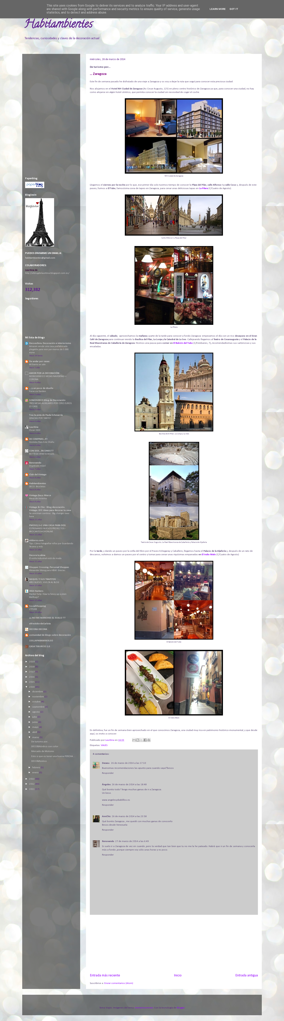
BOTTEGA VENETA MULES (41, 454)
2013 (32, 779)
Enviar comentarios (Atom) (118, 983)
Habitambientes (58, 25)
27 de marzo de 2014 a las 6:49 (132, 841)
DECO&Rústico (39, 761)
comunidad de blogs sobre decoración (50, 635)
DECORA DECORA (38, 629)
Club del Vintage (37, 474)
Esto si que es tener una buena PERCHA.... (53, 756)
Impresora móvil (37, 466)
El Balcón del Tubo (183, 343)
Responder (108, 773)
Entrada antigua (246, 975)
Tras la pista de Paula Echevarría (46, 415)
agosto (36, 712)
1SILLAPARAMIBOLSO (41, 640)
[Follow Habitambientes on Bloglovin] (39, 245)
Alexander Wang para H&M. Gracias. (47, 570)
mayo (35, 727)
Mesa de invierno (38, 498)
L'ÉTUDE (33, 609)
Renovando (108, 841)
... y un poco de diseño (41, 388)
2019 (32, 661)
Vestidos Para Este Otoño (41, 442)
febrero (36, 767)
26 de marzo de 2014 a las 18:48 (129, 784)
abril (34, 732)
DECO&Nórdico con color (44, 746)
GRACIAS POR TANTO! (40, 418)
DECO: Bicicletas (37, 486)
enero (35, 772)
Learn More (218, 9)
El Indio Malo (209, 554)
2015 (32, 682)
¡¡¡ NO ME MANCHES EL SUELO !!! (47, 618)
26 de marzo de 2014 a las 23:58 (129, 816)
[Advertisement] (174, 944)
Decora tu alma (37, 555)
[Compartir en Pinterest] (149, 740)
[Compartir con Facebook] (145, 740)
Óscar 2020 (34, 430)
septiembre (38, 707)
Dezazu (106, 763)
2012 (32, 784)
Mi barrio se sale (37, 364)
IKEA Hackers (36, 591)
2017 (32, 671)
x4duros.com (36, 540)
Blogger (181, 1008)
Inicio (178, 975)
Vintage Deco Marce (40, 495)
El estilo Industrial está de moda (45, 558)
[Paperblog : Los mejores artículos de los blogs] (34, 187)
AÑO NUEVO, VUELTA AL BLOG (44, 582)
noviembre (38, 696)
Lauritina (33, 427)
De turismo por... (40, 741)
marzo (36, 737)
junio (35, 722)
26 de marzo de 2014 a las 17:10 (128, 763)
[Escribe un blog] (138, 740)
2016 (32, 677)
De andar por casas (39, 361)
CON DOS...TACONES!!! (41, 451)
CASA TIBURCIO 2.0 (39, 646)
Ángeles (106, 784)
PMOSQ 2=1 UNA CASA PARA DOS (47, 525)
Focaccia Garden (37, 391)
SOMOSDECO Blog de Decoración (47, 400)
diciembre (37, 691)
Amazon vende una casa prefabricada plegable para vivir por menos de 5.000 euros (48, 349)
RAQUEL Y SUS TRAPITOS (42, 579)
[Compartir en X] (141, 740)
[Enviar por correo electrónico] (134, 740)
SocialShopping (37, 606)
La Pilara (203, 188)
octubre (36, 701)
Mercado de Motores (42, 751)
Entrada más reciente (105, 975)
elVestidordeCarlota (40, 623)
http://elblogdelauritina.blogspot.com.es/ (47, 273)
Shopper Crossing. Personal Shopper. (49, 567)
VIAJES (104, 745)
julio (34, 717)
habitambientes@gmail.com (40, 258)
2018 (32, 666)
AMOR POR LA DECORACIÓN (44, 373)
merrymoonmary (144, 1008)
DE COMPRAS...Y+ (38, 439)
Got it (234, 9)
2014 (32, 687)
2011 (32, 789)
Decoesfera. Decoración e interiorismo (50, 343)
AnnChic (106, 816)
